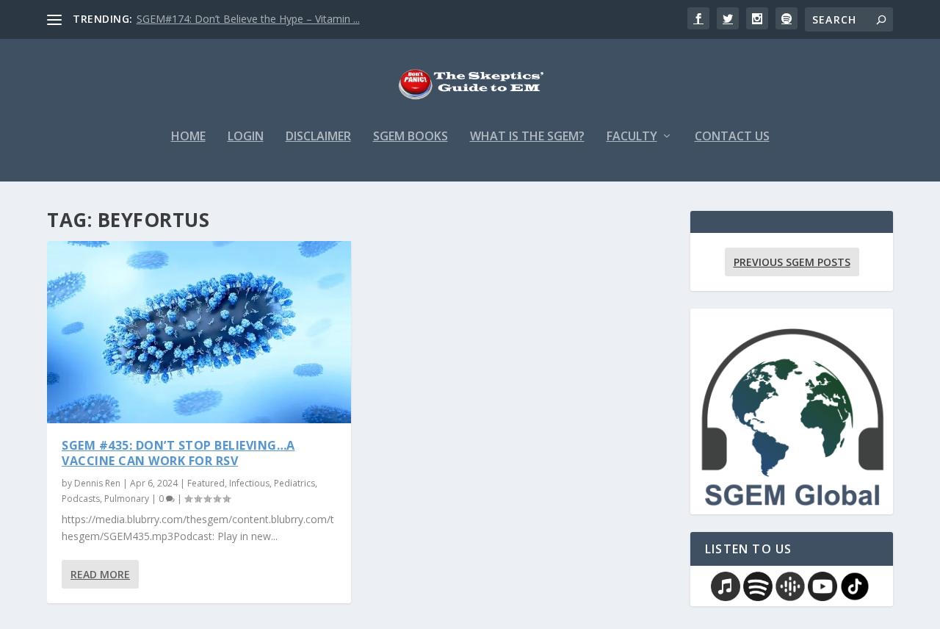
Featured (206, 483)
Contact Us (732, 137)
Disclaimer (318, 137)
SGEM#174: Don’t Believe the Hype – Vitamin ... (248, 19)
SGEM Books (410, 137)
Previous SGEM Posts (792, 262)
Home (188, 137)
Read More (100, 574)
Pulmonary (126, 498)
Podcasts (81, 498)
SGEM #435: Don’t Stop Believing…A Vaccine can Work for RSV (178, 453)
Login (246, 137)
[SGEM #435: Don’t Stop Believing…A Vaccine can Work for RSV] (199, 332)
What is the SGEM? (527, 137)
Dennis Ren (97, 483)
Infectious (249, 483)
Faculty (632, 137)
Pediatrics (294, 483)
